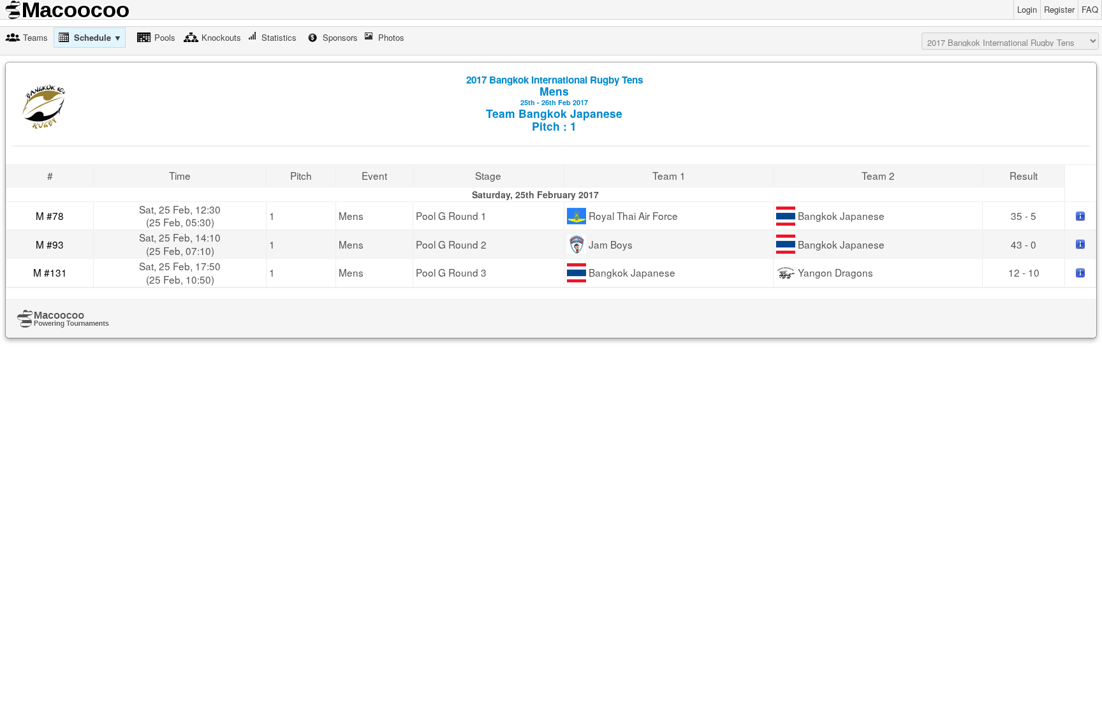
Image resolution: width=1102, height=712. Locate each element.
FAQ (1090, 9)
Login (1027, 9)
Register (1059, 9)
